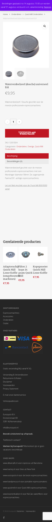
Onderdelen (16, 14)
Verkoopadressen (10, 401)
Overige (31, 146)
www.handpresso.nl (11, 481)
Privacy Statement (10, 388)
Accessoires (8, 316)
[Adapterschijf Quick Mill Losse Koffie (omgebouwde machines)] (10, 254)
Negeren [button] (47, 7)
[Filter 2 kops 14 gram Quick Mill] (25, 254)
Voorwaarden (9, 385)
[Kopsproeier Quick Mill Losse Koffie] (40, 254)
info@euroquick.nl (10, 427)
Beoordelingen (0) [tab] (14, 161)
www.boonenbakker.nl (12, 494)
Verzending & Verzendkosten (15, 374)
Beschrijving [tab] (12, 156)
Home (5, 14)
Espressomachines (11, 313)
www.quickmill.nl (10, 487)
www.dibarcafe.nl (10, 463)
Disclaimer (7, 381)
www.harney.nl (9, 469)
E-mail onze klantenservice (14, 395)
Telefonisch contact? (12, 440)
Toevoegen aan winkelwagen (27, 133)
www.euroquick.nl (10, 475)
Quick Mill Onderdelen (34, 14)
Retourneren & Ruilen (12, 378)
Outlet (5, 323)
